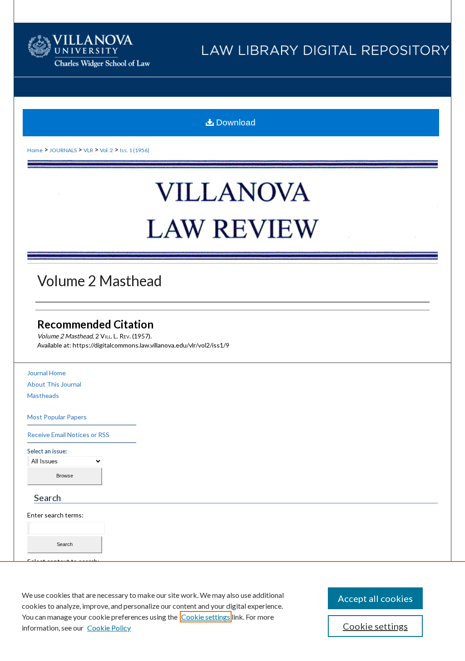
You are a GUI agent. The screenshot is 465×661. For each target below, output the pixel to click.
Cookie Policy (109, 627)
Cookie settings (205, 616)
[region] (232, 611)
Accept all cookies (375, 598)
